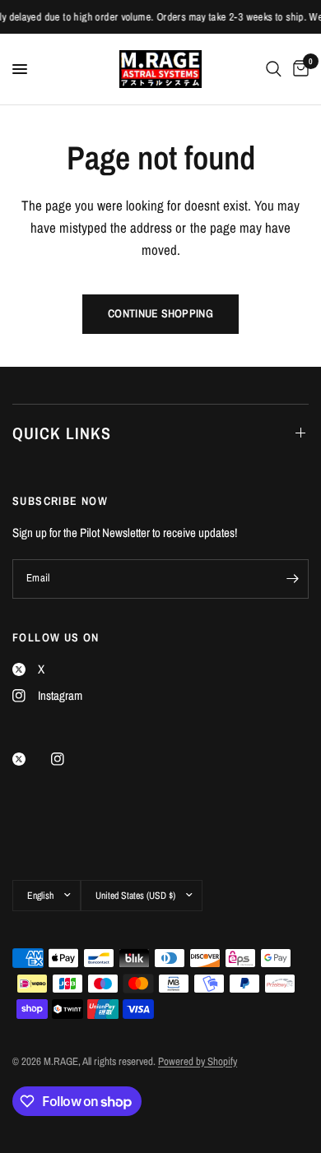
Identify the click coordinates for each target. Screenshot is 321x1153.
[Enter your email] (292, 579)
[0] (298, 69)
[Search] (273, 69)
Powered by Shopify (197, 1061)
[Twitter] (30, 759)
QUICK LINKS (61, 433)
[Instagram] (69, 759)
